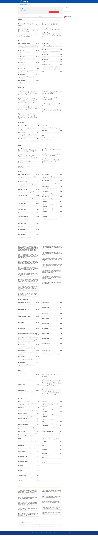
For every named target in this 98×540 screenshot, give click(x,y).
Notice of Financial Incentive (69, 532)
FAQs (32, 532)
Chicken (69, 13)
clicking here (45, 526)
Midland (25, 4)
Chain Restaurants (48, 532)
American (65, 13)
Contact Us (42, 532)
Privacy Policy (61, 532)
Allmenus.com (30, 522)
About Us (28, 532)
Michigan (22, 4)
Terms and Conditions (43, 527)
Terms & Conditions (55, 532)
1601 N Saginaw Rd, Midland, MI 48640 (70, 8)
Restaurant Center (37, 532)
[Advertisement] (72, 25)
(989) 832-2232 (23, 10)
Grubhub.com (68, 16)
